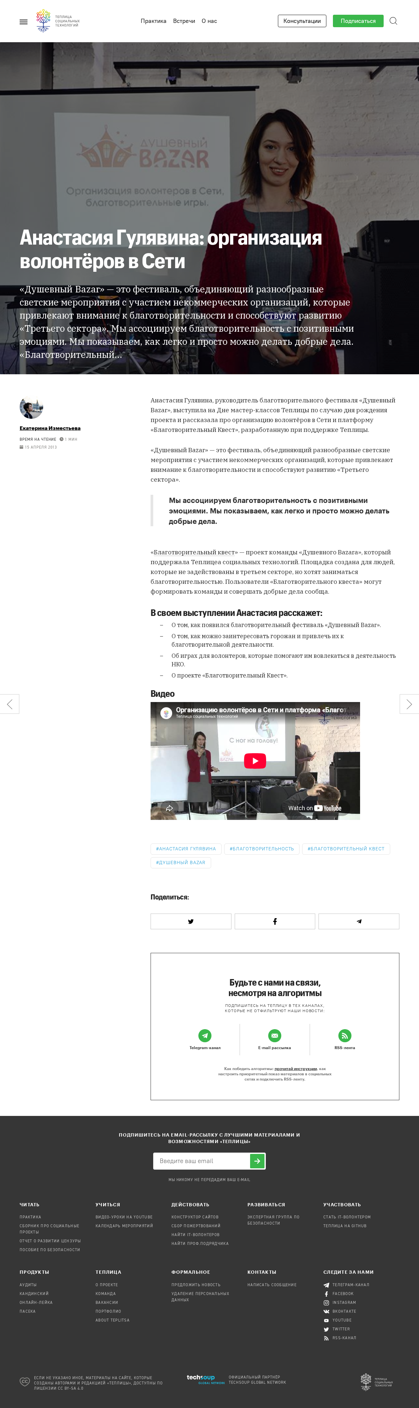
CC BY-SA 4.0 (71, 1389)
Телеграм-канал (351, 1285)
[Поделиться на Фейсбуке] (275, 921)
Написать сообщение (272, 1285)
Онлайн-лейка (36, 1303)
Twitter (341, 1329)
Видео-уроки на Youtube (124, 1217)
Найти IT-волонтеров (196, 1235)
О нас (209, 21)
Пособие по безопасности (50, 1250)
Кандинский (34, 1294)
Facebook (343, 1294)
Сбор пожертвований (196, 1226)
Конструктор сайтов (195, 1217)
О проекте (107, 1285)
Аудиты (28, 1285)
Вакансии (107, 1303)
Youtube (342, 1321)
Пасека (28, 1312)
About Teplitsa (113, 1321)
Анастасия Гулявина (187, 849)
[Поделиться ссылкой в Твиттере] (191, 921)
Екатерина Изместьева (50, 428)
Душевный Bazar (182, 862)
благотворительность (263, 849)
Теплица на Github (345, 1226)
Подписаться (358, 21)
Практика (154, 21)
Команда (106, 1294)
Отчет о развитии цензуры (50, 1241)
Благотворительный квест (194, 552)
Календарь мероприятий (124, 1226)
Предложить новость (196, 1285)
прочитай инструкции (296, 1068)
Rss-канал (345, 1338)
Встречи (184, 21)
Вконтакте (344, 1312)
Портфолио (108, 1312)
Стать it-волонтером (347, 1217)
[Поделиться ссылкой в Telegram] (359, 921)
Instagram (344, 1303)
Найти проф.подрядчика (200, 1244)
